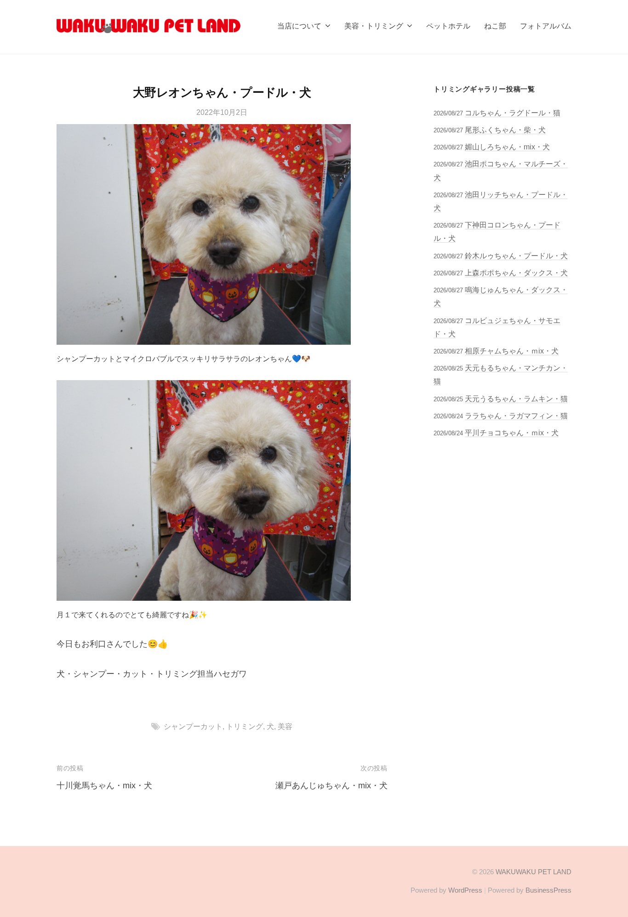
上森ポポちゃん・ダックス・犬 (516, 272)
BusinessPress (548, 890)
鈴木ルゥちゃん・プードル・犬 (516, 255)
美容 (285, 726)
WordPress (465, 890)
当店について (299, 26)
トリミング (244, 726)
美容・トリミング (373, 26)
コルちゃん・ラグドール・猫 (512, 112)
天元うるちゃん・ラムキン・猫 (516, 398)
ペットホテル (448, 26)
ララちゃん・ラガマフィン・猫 (516, 415)
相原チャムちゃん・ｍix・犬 (512, 351)
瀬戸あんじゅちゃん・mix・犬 (331, 785)
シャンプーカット (193, 726)
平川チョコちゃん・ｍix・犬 (512, 432)
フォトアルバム (545, 26)
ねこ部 (495, 26)
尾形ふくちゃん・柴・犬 (505, 129)
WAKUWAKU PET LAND (533, 872)
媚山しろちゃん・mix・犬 (507, 146)
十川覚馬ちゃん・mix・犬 (104, 785)
